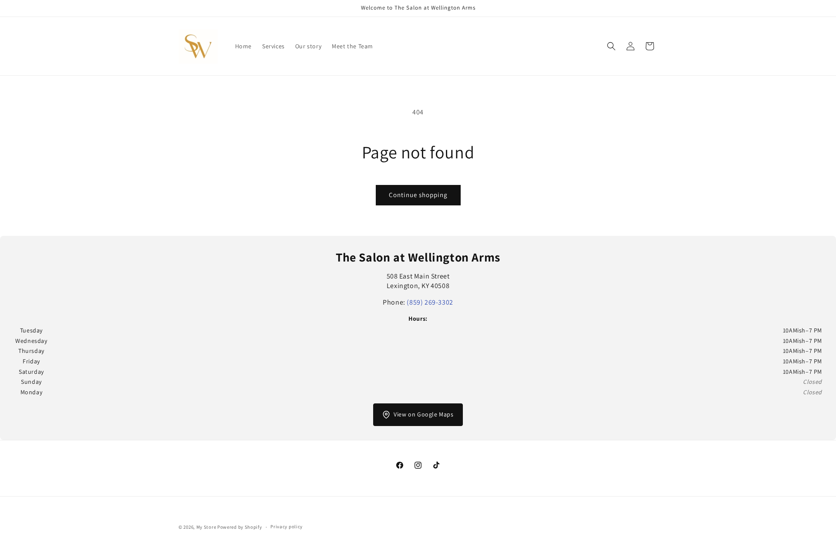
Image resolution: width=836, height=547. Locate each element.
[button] (611, 46)
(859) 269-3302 (430, 302)
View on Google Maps (423, 414)
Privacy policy (286, 527)
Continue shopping (418, 195)
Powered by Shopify (239, 527)
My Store (206, 527)
